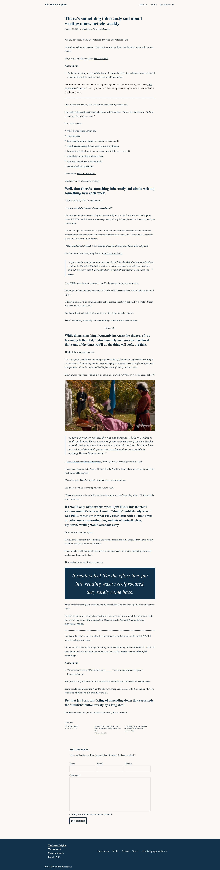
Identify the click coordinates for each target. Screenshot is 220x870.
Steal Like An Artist (112, 253)
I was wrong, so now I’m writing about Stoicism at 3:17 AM (95, 619)
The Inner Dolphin (57, 845)
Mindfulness (87, 29)
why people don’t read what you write (84, 161)
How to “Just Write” (86, 173)
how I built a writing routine (80, 140)
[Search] (173, 4)
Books (115, 851)
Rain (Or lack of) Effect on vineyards (84, 461)
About (153, 4)
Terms (135, 851)
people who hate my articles (80, 166)
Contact (125, 851)
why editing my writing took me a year (85, 155)
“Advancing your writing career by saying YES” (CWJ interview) (135, 727)
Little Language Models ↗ (154, 851)
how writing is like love (78, 150)
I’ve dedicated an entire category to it (82, 112)
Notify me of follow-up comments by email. (92, 814)
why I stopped (73, 135)
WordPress (67, 866)
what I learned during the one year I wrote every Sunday (93, 145)
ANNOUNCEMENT (71, 726)
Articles (143, 4)
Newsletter (165, 4)
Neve (47, 866)
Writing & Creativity (102, 29)
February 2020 (101, 58)
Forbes (71, 274)
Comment (74, 775)
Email (100, 763)
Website (128, 763)
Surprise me (103, 851)
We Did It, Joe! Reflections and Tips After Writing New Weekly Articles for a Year (108, 728)
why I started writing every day (81, 130)
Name (72, 763)
